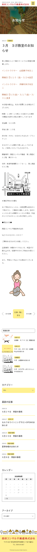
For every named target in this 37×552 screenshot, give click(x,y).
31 (6, 495)
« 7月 (6, 498)
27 (18, 492)
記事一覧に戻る (18, 313)
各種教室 (10, 40)
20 (18, 490)
